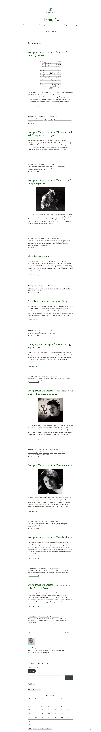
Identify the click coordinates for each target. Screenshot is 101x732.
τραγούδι (56, 378)
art (35, 240)
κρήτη (29, 380)
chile (53, 618)
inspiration (59, 118)
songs (49, 120)
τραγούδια (33, 242)
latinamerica (65, 118)
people (37, 288)
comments (50, 287)
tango (57, 243)
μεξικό (36, 452)
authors (33, 287)
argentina (31, 240)
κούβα (38, 572)
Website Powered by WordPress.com (42, 728)
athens (33, 332)
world (40, 169)
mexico (55, 452)
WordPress (57, 120)
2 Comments (32, 123)
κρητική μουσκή (34, 380)
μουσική (60, 242)
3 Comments (32, 247)
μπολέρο (42, 572)
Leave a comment (34, 171)
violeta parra (31, 622)
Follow (32, 671)
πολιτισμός (53, 451)
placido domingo (32, 454)
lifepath (39, 168)
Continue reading (34, 106)
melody (29, 288)
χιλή (28, 620)
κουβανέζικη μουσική (32, 572)
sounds (65, 620)
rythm (45, 120)
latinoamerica (31, 168)
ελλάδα (68, 378)
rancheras (39, 454)
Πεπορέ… (30, 728)
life (70, 118)
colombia (49, 166)
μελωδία (37, 525)
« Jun (29, 724)
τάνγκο (37, 242)
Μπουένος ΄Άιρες (46, 242)
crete (47, 378)
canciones (44, 118)
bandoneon (39, 240)
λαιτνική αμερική (31, 452)
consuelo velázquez (57, 523)
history (53, 332)
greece (49, 332)
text (52, 120)
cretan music (42, 378)
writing (29, 121)
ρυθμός (29, 242)
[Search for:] (45, 677)
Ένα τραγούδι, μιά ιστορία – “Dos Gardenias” (50, 537)
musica (33, 120)
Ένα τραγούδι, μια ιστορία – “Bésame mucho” (50, 465)
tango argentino (63, 243)
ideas (59, 287)
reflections (50, 288)
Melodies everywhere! (39, 256)
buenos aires (54, 240)
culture (56, 287)
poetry (41, 288)
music (29, 120)
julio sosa (64, 242)
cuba (55, 118)
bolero (39, 118)
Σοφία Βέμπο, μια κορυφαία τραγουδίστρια (48, 301)
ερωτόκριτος (63, 378)
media (38, 243)
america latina (32, 451)
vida (56, 168)
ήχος (31, 620)
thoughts (62, 288)
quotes (45, 288)
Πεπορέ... (50, 20)
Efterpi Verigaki (33, 116)
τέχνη (40, 242)
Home (47, 31)
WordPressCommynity (40, 245)
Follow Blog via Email (39, 663)
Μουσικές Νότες (53, 116)
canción (49, 618)
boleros (49, 523)
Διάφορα (51, 285)
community (50, 118)
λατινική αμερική (31, 525)
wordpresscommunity (65, 120)
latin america (62, 166)
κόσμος (56, 242)
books (45, 287)
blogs (35, 118)
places (66, 332)
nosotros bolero (39, 120)
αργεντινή (52, 242)
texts (58, 288)
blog (32, 378)
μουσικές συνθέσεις (48, 572)
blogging (31, 118)
